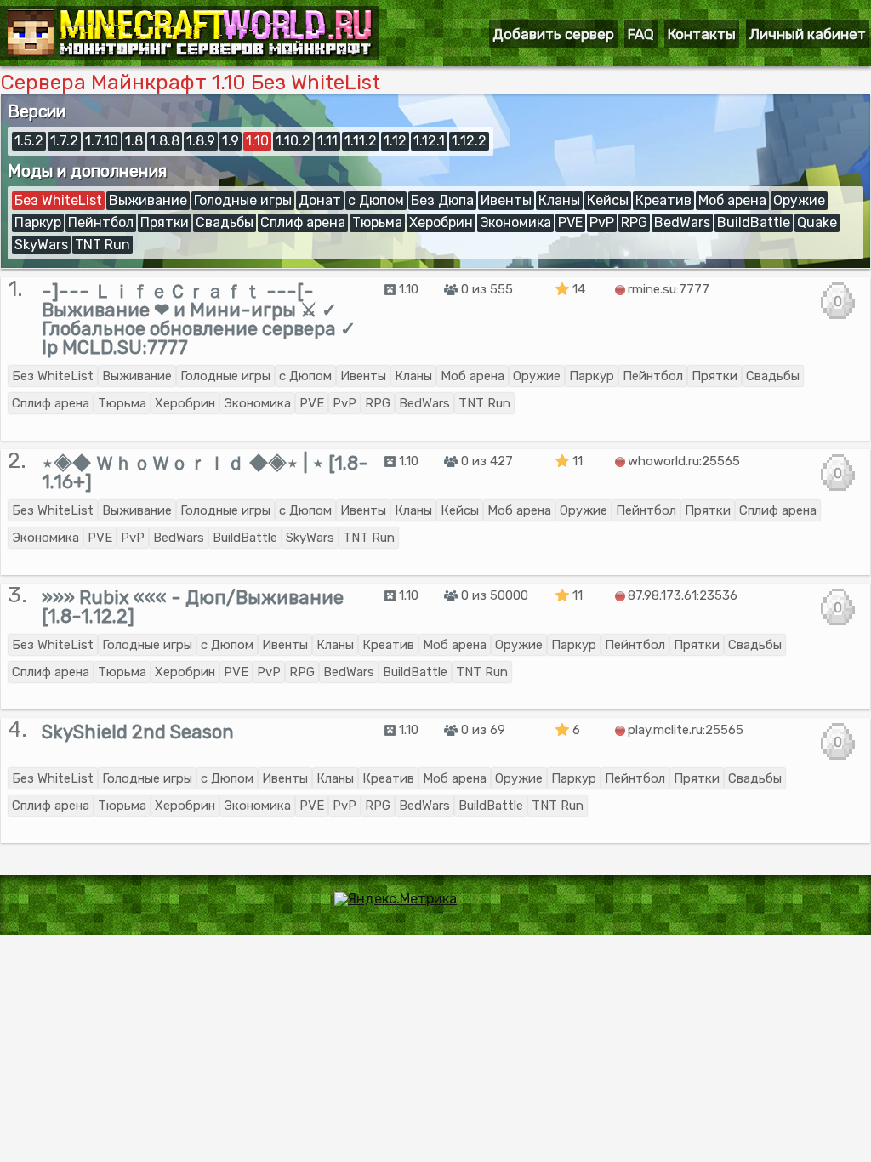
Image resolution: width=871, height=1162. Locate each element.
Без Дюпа (442, 200)
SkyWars (41, 244)
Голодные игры (243, 200)
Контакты (702, 34)
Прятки (164, 222)
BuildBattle (753, 222)
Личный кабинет (807, 34)
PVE (570, 222)
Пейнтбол (101, 222)
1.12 (395, 141)
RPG (634, 222)
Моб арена (732, 200)
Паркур (37, 222)
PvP (601, 222)
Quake (817, 222)
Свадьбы (224, 222)
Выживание (148, 200)
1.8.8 (164, 141)
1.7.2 (64, 141)
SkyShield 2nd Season (138, 732)
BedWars (682, 222)
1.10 (257, 141)
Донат (320, 200)
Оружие (799, 200)
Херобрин (441, 222)
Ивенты (506, 200)
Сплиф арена (302, 222)
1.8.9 (200, 141)
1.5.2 (28, 141)
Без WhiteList (58, 200)
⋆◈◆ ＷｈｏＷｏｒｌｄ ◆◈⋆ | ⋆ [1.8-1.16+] (205, 472)
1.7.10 (101, 141)
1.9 (230, 141)
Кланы (559, 200)
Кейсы (608, 200)
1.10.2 (293, 141)
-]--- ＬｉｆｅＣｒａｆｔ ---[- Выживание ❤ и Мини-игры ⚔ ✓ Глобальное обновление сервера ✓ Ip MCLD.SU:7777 (199, 319)
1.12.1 (429, 141)
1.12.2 (469, 141)
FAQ (641, 34)
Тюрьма (377, 222)
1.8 (134, 141)
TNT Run (102, 244)
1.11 (327, 141)
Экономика (515, 222)
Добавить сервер (553, 34)
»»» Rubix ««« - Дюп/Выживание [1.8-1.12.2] (193, 607)
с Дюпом (376, 200)
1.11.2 (360, 141)
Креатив (663, 200)
